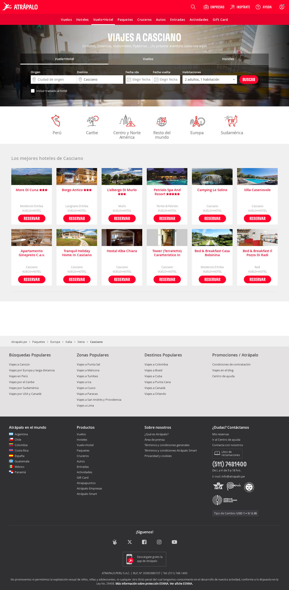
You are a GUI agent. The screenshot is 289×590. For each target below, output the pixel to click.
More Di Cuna (27, 190)
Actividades (84, 472)
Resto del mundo (161, 135)
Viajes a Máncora (88, 370)
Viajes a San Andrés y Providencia (99, 400)
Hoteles (82, 440)
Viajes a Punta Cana (157, 382)
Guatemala (22, 461)
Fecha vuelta (161, 72)
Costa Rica (21, 450)
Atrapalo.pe (19, 342)
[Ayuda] (263, 7)
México (19, 467)
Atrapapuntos (86, 483)
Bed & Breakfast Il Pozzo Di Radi (257, 253)
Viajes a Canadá (154, 388)
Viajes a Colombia (156, 364)
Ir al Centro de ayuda (226, 440)
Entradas (83, 467)
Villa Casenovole (257, 190)
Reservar (32, 218)
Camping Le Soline (212, 190)
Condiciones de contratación (231, 364)
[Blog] (114, 542)
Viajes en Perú (18, 376)
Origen (35, 72)
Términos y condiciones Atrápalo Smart (170, 450)
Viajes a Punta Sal (88, 364)
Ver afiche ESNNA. (181, 583)
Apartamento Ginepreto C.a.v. (32, 253)
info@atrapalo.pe (233, 476)
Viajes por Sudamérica (24, 388)
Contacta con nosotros (227, 445)
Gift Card (83, 477)
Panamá (20, 472)
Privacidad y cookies (158, 456)
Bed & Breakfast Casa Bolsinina (212, 253)
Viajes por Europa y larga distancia (32, 370)
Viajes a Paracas (87, 394)
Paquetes (38, 342)
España (19, 456)
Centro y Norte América (126, 135)
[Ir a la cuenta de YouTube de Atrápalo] (174, 542)
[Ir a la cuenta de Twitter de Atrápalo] (129, 542)
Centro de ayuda (223, 376)
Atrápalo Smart (87, 494)
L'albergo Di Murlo (122, 190)
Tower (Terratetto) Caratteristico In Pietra (167, 253)
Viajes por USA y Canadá (25, 394)
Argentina (21, 434)
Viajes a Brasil (153, 370)
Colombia (21, 445)
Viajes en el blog (222, 370)
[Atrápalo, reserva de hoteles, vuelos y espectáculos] (21, 7)
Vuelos (81, 434)
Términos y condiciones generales (166, 445)
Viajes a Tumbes (87, 376)
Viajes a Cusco (86, 388)
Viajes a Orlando (155, 394)
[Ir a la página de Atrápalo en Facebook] (144, 542)
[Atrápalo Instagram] (159, 542)
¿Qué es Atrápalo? (156, 434)
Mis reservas (220, 434)
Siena (81, 342)
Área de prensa (154, 440)
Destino (82, 72)
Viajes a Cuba (153, 376)
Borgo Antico (73, 190)
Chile (18, 440)
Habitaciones (191, 72)
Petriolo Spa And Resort (167, 192)
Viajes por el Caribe (21, 382)
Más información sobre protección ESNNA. (142, 583)
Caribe (92, 132)
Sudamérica (232, 132)
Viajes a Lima (85, 405)
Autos (81, 461)
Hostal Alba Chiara (122, 251)
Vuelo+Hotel (85, 445)
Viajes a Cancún (19, 364)
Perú (57, 132)
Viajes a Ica (84, 382)
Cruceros (83, 456)
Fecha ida (132, 72)
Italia (68, 342)
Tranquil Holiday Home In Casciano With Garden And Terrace (77, 253)
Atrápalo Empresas (89, 488)
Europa (197, 132)
